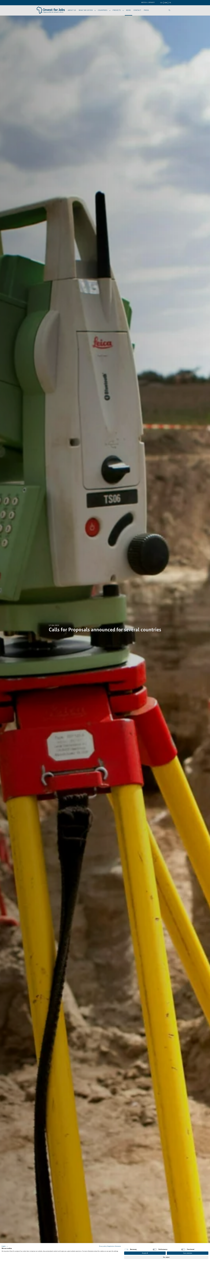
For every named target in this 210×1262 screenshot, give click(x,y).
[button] (5, 1246)
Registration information (114, 1246)
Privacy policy (103, 1246)
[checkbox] (126, 1249)
